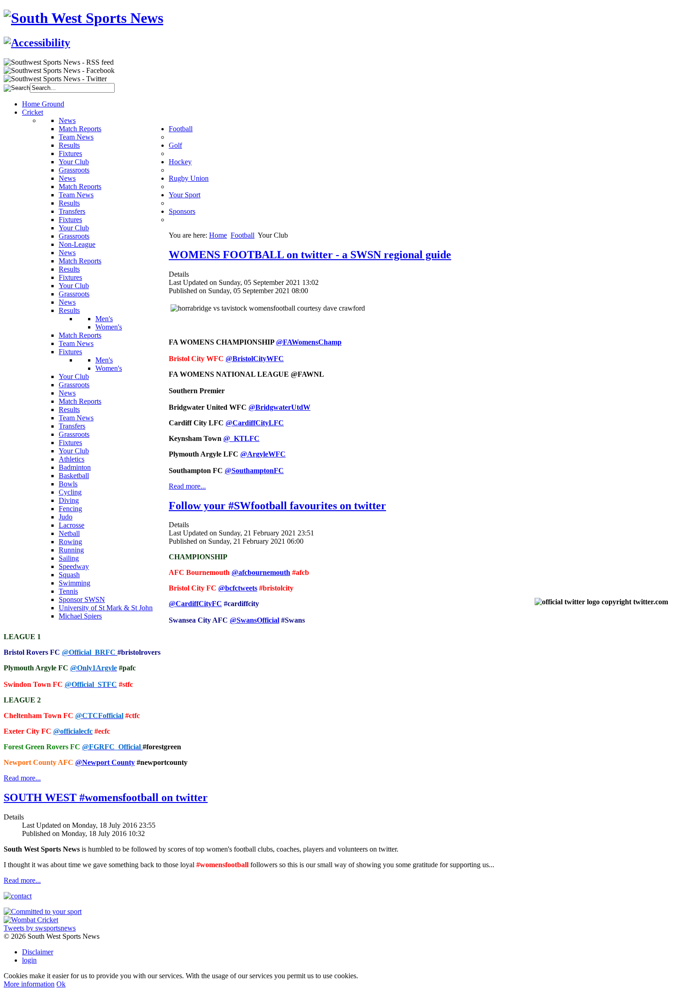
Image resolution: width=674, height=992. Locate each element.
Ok (61, 984)
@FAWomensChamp (309, 342)
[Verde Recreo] (43, 911)
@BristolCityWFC (255, 358)
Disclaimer (37, 952)
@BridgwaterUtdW (279, 407)
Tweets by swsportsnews (40, 928)
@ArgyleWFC (263, 454)
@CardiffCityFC (195, 603)
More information (29, 984)
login (29, 960)
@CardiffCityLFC (255, 423)
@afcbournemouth (261, 572)
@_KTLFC (241, 438)
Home (218, 235)
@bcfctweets (237, 588)
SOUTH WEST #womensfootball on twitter (106, 797)
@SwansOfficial (254, 620)
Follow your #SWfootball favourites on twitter (277, 506)
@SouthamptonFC (254, 470)
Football (242, 235)
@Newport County (105, 762)
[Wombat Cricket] (31, 920)
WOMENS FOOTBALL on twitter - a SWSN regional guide (310, 255)
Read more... (187, 486)
